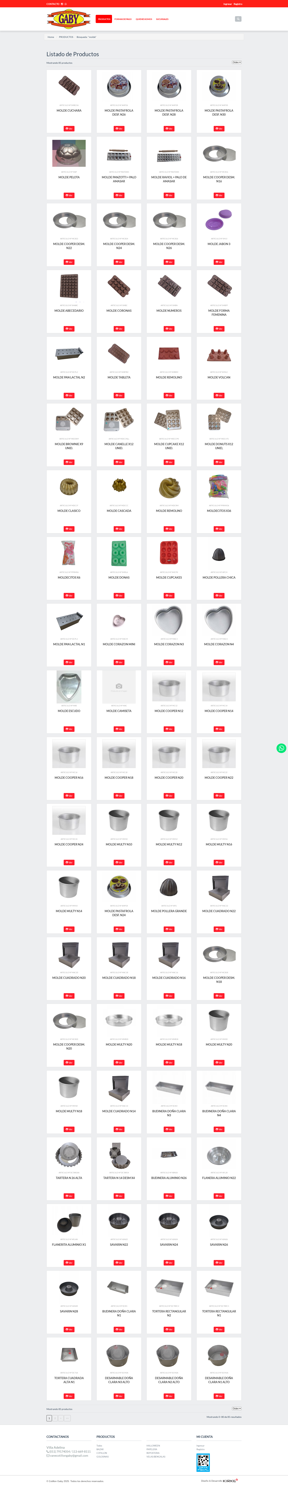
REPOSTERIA (153, 1453)
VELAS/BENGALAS (155, 1456)
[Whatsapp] (281, 748)
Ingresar (200, 1445)
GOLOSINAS (102, 1456)
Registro (238, 4)
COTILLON (101, 1453)
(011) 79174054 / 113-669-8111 (70, 1451)
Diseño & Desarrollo (211, 1480)
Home (51, 37)
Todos (99, 1445)
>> (67, 1418)
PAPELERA (151, 1449)
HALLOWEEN (153, 1445)
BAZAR (100, 1449)
